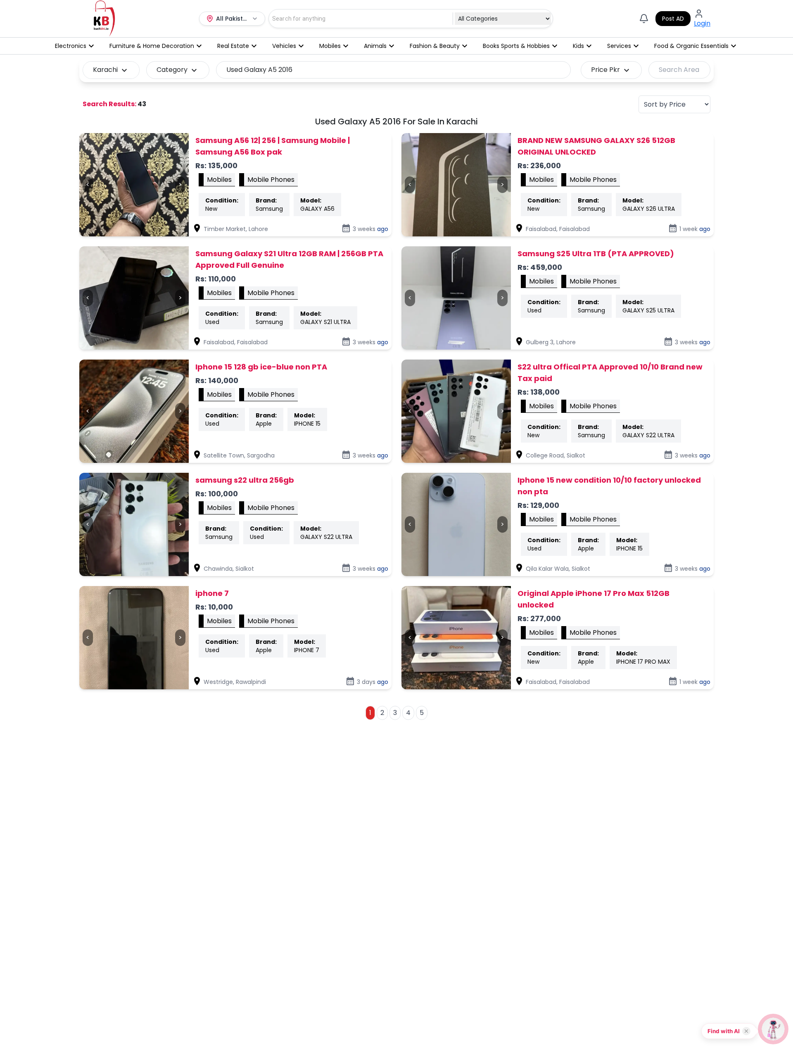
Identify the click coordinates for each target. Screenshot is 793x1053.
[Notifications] (644, 18)
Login (702, 23)
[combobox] (356, 18)
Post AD (673, 18)
